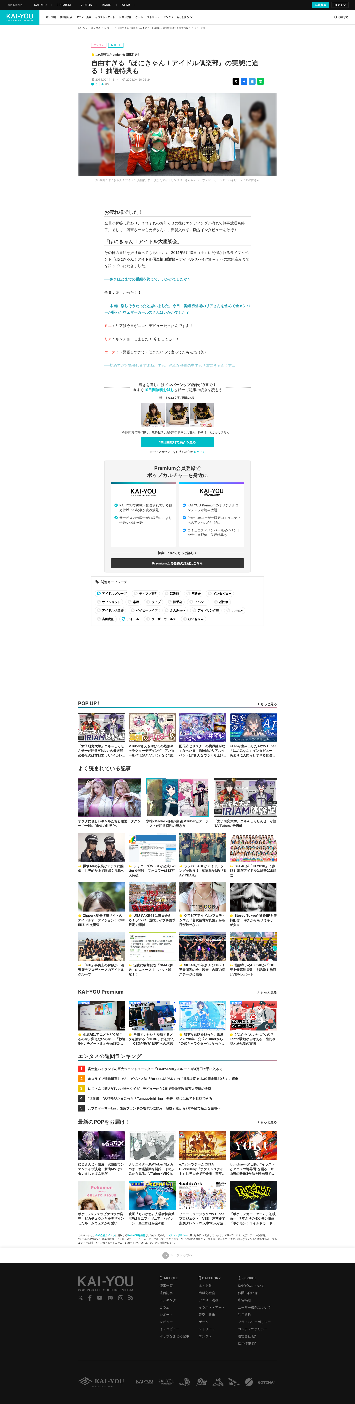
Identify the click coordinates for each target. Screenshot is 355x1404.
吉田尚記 (107, 619)
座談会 (196, 593)
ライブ (156, 602)
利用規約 (244, 1315)
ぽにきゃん (196, 619)
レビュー (166, 1322)
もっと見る (183, 17)
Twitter (80, 1298)
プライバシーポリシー (254, 1322)
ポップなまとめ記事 (174, 1336)
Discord (110, 1298)
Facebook (90, 1298)
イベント (200, 602)
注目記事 (166, 1293)
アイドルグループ (114, 593)
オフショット (111, 602)
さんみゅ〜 (177, 610)
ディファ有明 (148, 593)
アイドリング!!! (208, 610)
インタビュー (222, 593)
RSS (131, 1298)
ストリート (207, 1329)
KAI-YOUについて (251, 1286)
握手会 (177, 602)
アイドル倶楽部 (112, 610)
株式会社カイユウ (105, 1235)
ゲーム (204, 1322)
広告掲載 (244, 1300)
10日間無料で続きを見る (177, 442)
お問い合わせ (248, 1293)
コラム (164, 1307)
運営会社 (244, 1336)
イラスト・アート (212, 1307)
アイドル (132, 619)
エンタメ (95, 27)
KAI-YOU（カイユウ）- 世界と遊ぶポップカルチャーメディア (20, 17)
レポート (108, 27)
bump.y (237, 610)
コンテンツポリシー (176, 1235)
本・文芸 (205, 1286)
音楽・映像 (207, 1315)
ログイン (340, 5)
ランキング (168, 1300)
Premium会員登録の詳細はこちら (177, 563)
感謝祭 (223, 602)
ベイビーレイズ (146, 610)
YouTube (100, 1298)
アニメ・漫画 (208, 1300)
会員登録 (320, 5)
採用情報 (244, 1343)
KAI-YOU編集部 (136, 1235)
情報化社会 (207, 1293)
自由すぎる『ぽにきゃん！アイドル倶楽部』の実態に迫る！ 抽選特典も (154, 27)
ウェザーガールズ (163, 619)
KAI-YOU (82, 27)
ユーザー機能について (254, 1307)
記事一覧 (166, 1286)
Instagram (120, 1298)
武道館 (174, 593)
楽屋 (135, 602)
